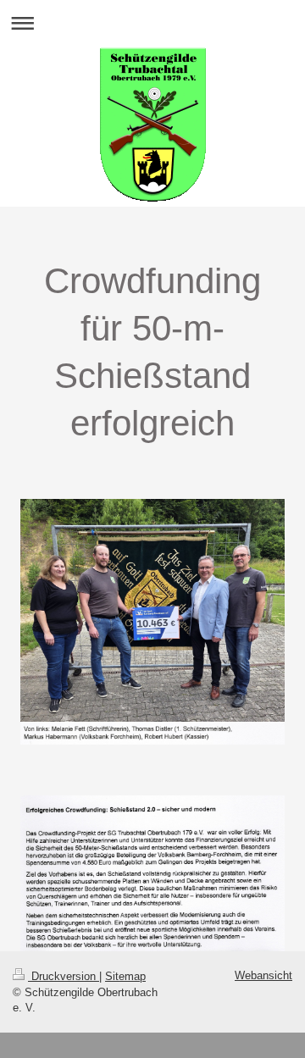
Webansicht (263, 975)
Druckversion (63, 976)
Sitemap (125, 976)
